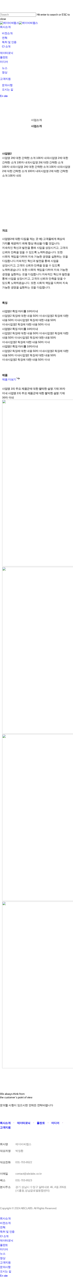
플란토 (4, 1245)
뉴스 (2, 1253)
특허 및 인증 (7, 1231)
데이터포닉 (6, 1240)
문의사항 (5, 1267)
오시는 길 (5, 1271)
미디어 (4, 1249)
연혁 (2, 1227)
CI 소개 (4, 1236)
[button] (11, 379)
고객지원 (5, 1262)
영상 (2, 1258)
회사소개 (5, 1218)
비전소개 (5, 1223)
